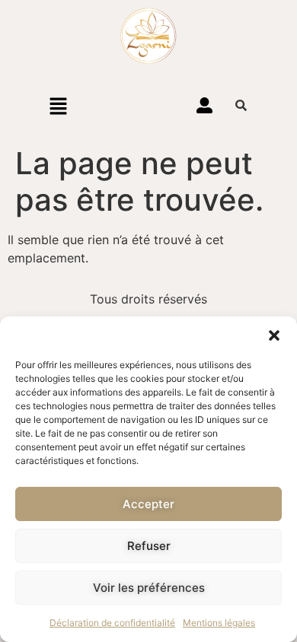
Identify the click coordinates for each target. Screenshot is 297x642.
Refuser (149, 546)
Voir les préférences (149, 587)
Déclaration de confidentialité (112, 622)
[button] (274, 335)
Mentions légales (219, 622)
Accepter (148, 504)
